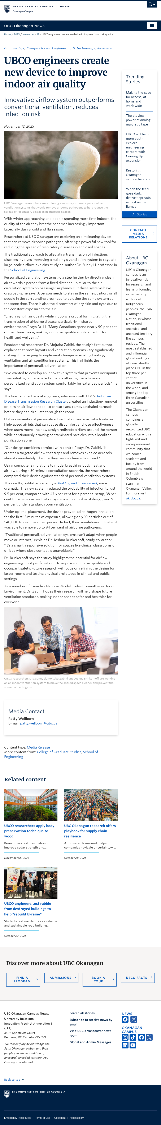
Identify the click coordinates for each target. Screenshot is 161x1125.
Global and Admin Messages (91, 1042)
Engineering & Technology (73, 48)
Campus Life (14, 48)
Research (104, 48)
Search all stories (82, 1013)
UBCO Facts (136, 977)
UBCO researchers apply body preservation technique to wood (29, 831)
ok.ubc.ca (133, 498)
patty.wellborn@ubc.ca (38, 723)
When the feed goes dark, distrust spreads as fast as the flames (138, 198)
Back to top (12, 1079)
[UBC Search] (152, 5)
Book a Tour (98, 979)
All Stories (139, 214)
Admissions (60, 977)
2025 (17, 34)
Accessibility (77, 1117)
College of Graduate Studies (59, 752)
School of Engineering (27, 270)
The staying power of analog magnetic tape (138, 120)
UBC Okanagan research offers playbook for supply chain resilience (90, 831)
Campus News (38, 48)
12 (38, 34)
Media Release (38, 747)
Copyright (59, 1117)
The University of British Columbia (69, 9)
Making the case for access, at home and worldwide (138, 99)
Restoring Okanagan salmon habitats (138, 175)
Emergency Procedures (17, 1117)
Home (7, 34)
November (28, 34)
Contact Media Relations (138, 233)
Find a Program (22, 979)
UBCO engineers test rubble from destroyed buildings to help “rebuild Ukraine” (27, 909)
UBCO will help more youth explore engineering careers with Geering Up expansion (137, 147)
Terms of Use (42, 1117)
